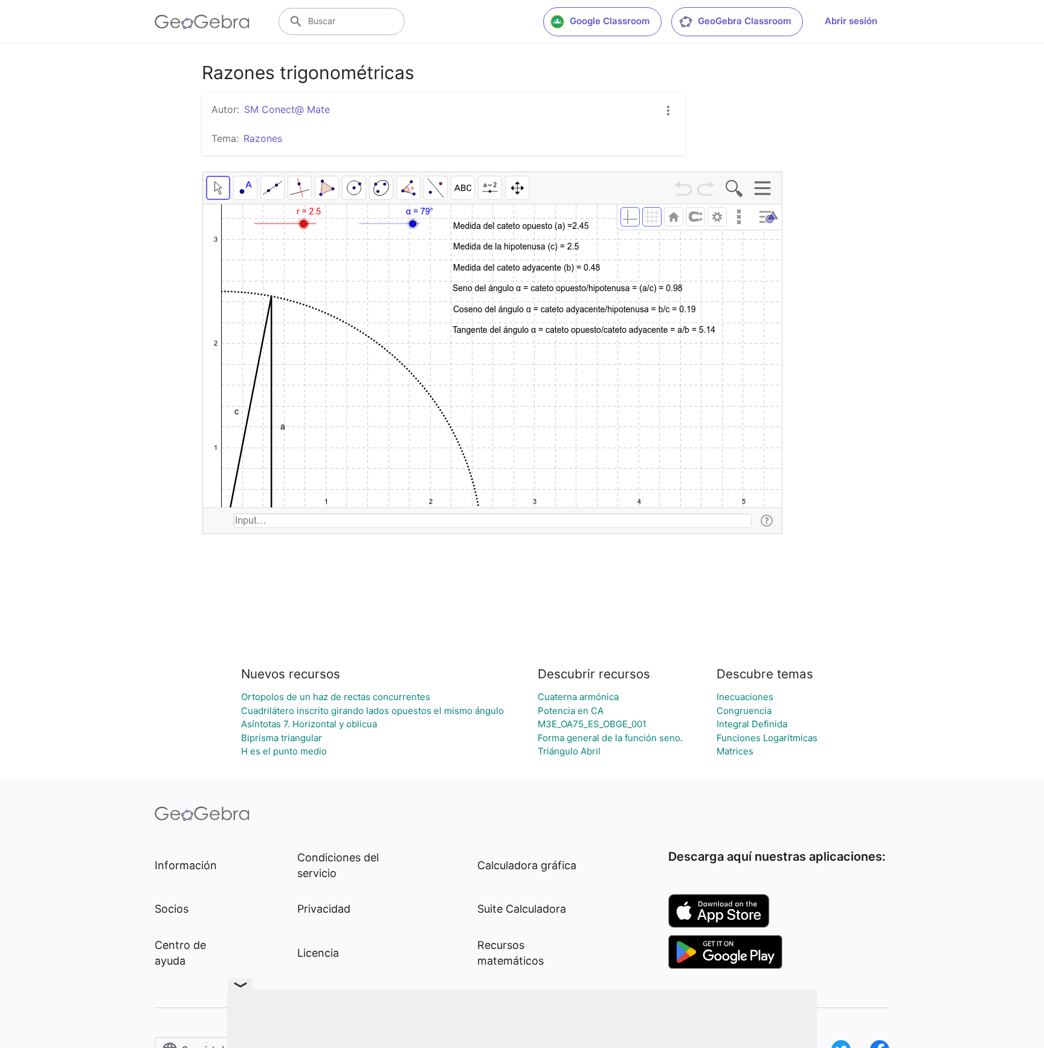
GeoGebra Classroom (744, 21)
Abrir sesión (851, 21)
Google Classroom (609, 21)
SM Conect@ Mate (287, 109)
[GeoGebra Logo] (202, 21)
